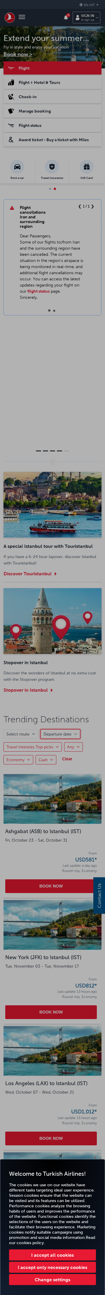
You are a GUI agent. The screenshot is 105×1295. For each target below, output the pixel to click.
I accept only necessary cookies (52, 1267)
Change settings (52, 1279)
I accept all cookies (52, 1255)
